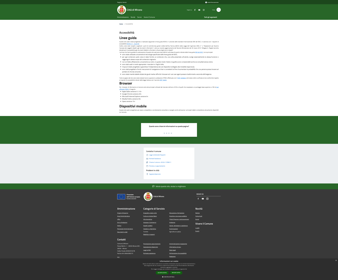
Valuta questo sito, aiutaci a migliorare (170, 186)
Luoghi (197, 228)
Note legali (172, 250)
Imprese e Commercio (149, 222)
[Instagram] (203, 10)
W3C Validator (182, 78)
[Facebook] (194, 10)
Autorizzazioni (173, 229)
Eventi (197, 231)
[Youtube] (198, 10)
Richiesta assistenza (149, 253)
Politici (119, 226)
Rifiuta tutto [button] (176, 272)
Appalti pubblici (147, 226)
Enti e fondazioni (122, 222)
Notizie (197, 213)
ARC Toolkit (163, 80)
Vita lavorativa (147, 219)
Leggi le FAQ (147, 250)
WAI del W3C (199, 52)
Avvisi (197, 219)
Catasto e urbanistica (149, 229)
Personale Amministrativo (125, 229)
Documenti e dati (122, 232)
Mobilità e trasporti (149, 234)
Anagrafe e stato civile (150, 213)
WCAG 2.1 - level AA (133, 44)
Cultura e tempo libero (150, 216)
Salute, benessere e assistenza (178, 226)
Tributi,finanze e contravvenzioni (179, 219)
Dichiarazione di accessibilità (177, 253)
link (186, 269)
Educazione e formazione (176, 213)
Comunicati (198, 216)
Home (121, 24)
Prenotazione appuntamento (151, 244)
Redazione (172, 256)
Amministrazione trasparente (178, 244)
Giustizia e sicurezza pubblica (178, 216)
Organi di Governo (122, 213)
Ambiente (172, 222)
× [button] (336, 260)
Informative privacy (175, 247)
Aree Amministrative (123, 216)
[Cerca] (219, 10)
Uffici (118, 219)
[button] (168, 277)
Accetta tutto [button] (162, 272)
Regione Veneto (122, 2)
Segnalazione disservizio (150, 247)
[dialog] (169, 269)
